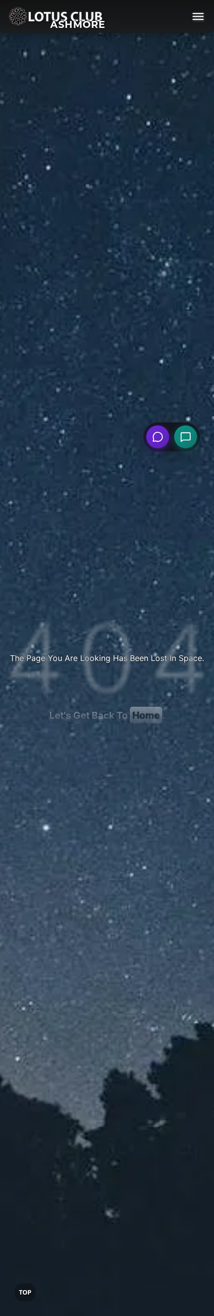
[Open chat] (157, 436)
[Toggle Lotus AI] (185, 436)
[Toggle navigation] (198, 16)
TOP (25, 1292)
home (146, 715)
